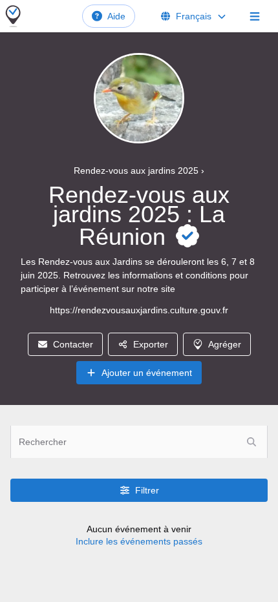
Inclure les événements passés (139, 541)
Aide (116, 16)
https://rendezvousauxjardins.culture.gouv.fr (139, 310)
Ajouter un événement (147, 373)
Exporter (150, 344)
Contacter (73, 344)
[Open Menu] (255, 16)
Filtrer (147, 490)
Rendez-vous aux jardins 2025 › (139, 170)
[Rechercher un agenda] (251, 442)
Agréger (224, 344)
